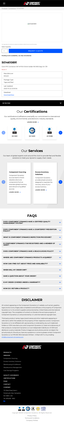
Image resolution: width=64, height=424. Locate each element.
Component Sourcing (10, 358)
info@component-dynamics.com (12, 337)
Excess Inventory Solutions (12, 361)
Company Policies (32, 420)
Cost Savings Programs (11, 370)
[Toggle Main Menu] (4, 3)
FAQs (5, 381)
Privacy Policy (32, 416)
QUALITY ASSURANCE (11, 375)
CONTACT (7, 384)
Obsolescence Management (13, 367)
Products (4, 8)
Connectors (12, 8)
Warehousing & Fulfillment (12, 364)
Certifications (9, 378)
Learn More (32, 122)
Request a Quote (35, 51)
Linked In (4, 401)
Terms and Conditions (32, 418)
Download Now (9, 95)
